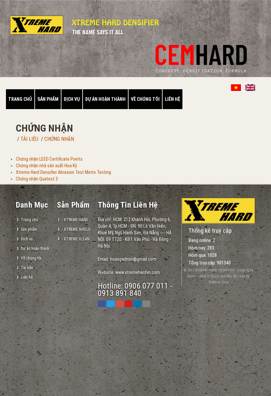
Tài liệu (29, 139)
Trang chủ (20, 99)
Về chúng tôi (145, 99)
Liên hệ (172, 99)
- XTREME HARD (75, 220)
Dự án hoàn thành (105, 99)
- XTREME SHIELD (76, 229)
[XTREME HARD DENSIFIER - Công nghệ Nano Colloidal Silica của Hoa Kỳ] (40, 28)
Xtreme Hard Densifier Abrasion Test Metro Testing (63, 172)
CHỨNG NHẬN (59, 139)
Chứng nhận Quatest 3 (37, 178)
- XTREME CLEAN (76, 239)
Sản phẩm (47, 99)
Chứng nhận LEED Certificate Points (49, 159)
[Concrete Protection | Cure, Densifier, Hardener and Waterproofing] (218, 210)
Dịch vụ (72, 99)
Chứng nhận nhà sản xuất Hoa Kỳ (46, 165)
